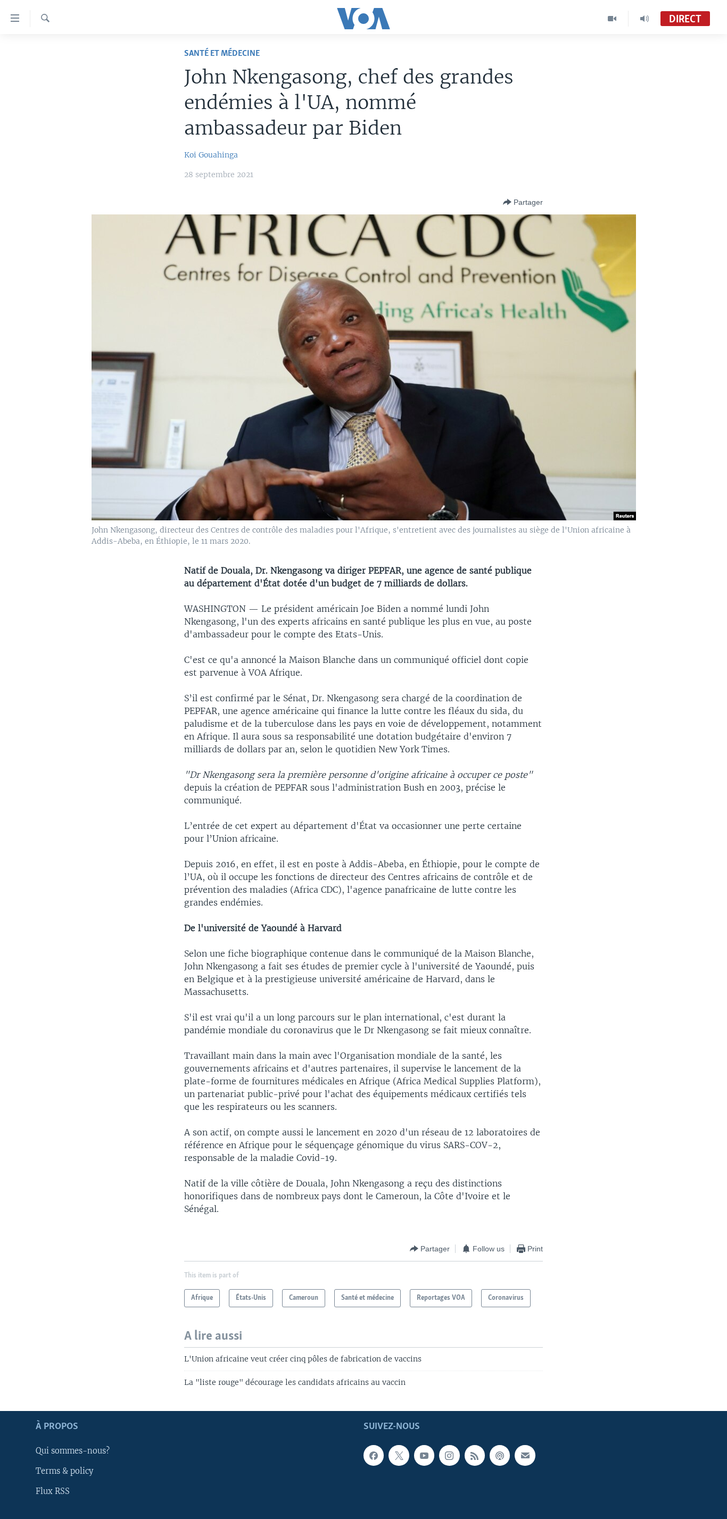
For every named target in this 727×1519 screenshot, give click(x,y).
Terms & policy (64, 1471)
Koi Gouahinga (211, 155)
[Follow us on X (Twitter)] (399, 1456)
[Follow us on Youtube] (424, 1456)
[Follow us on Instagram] (449, 1456)
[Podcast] (500, 1456)
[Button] (523, 202)
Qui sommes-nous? (73, 1451)
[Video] (612, 19)
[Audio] (644, 19)
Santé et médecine (222, 53)
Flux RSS (53, 1492)
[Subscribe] (525, 1456)
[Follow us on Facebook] (373, 1456)
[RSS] (475, 1456)
